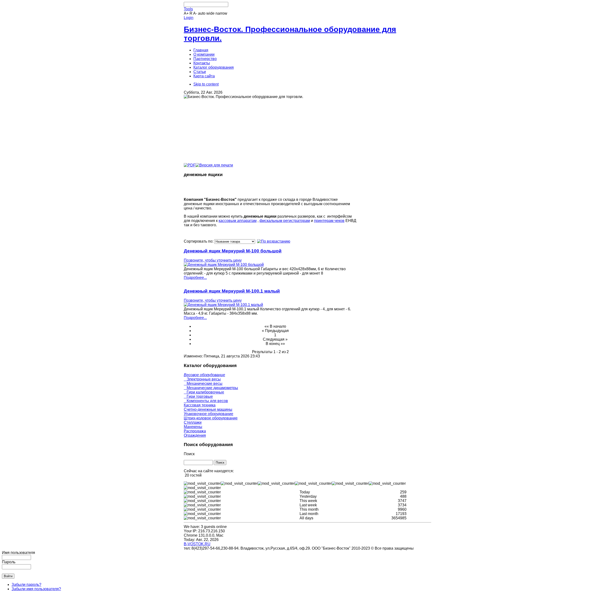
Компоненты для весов (206, 401)
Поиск (189, 454)
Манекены (193, 427)
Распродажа (195, 431)
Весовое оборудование (204, 375)
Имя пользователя (18, 553)
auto (201, 13)
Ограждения (195, 435)
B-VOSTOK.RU (197, 544)
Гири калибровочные (204, 392)
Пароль (8, 562)
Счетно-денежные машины (208, 409)
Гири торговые (198, 396)
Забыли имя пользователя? (36, 589)
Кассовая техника (199, 405)
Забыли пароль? (26, 585)
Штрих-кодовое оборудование (211, 418)
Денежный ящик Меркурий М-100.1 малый (232, 291)
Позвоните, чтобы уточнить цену (213, 260)
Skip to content (206, 84)
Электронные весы (202, 379)
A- (195, 13)
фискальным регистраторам (284, 221)
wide (210, 13)
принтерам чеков (329, 221)
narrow (221, 13)
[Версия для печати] (214, 164)
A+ (186, 13)
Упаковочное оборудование (208, 414)
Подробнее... (195, 278)
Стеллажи (193, 422)
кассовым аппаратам (238, 221)
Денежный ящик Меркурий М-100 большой (233, 250)
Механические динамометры (211, 388)
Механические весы (203, 383)
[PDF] (190, 164)
